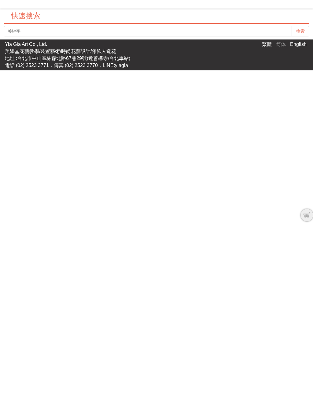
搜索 (300, 31)
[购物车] (307, 215)
